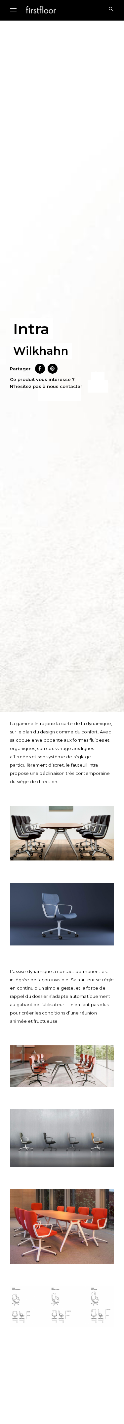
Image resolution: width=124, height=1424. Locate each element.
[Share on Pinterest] (53, 371)
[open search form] (109, 9)
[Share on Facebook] (40, 371)
